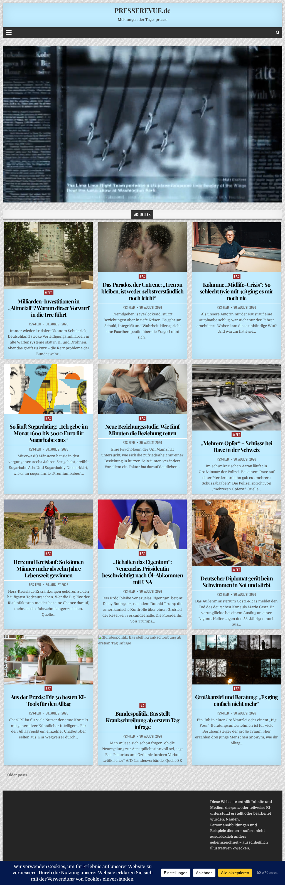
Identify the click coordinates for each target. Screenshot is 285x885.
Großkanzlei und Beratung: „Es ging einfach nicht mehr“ (236, 700)
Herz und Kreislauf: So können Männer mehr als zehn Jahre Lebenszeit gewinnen (48, 568)
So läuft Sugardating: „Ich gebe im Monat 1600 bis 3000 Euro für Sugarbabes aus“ (48, 432)
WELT (48, 292)
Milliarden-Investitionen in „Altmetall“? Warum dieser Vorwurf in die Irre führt (48, 307)
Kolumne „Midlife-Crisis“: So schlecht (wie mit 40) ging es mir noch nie (236, 291)
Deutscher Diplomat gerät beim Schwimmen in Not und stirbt (236, 581)
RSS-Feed (35, 324)
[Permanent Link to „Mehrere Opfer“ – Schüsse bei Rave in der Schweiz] (236, 397)
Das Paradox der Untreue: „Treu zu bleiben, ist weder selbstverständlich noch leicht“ (142, 291)
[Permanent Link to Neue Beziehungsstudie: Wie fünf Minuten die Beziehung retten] (142, 389)
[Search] (277, 32)
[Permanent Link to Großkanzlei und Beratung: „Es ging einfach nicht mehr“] (236, 659)
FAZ (142, 276)
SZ (142, 705)
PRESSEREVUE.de (142, 10)
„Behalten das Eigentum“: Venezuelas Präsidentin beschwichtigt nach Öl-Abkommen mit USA (142, 571)
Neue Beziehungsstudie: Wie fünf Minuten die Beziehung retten (142, 429)
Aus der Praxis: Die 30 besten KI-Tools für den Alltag (48, 700)
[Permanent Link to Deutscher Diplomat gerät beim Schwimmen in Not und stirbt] (236, 533)
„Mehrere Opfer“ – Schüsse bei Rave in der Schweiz (236, 446)
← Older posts (15, 775)
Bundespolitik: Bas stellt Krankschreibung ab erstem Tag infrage (142, 720)
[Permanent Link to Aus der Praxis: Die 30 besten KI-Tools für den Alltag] (48, 659)
